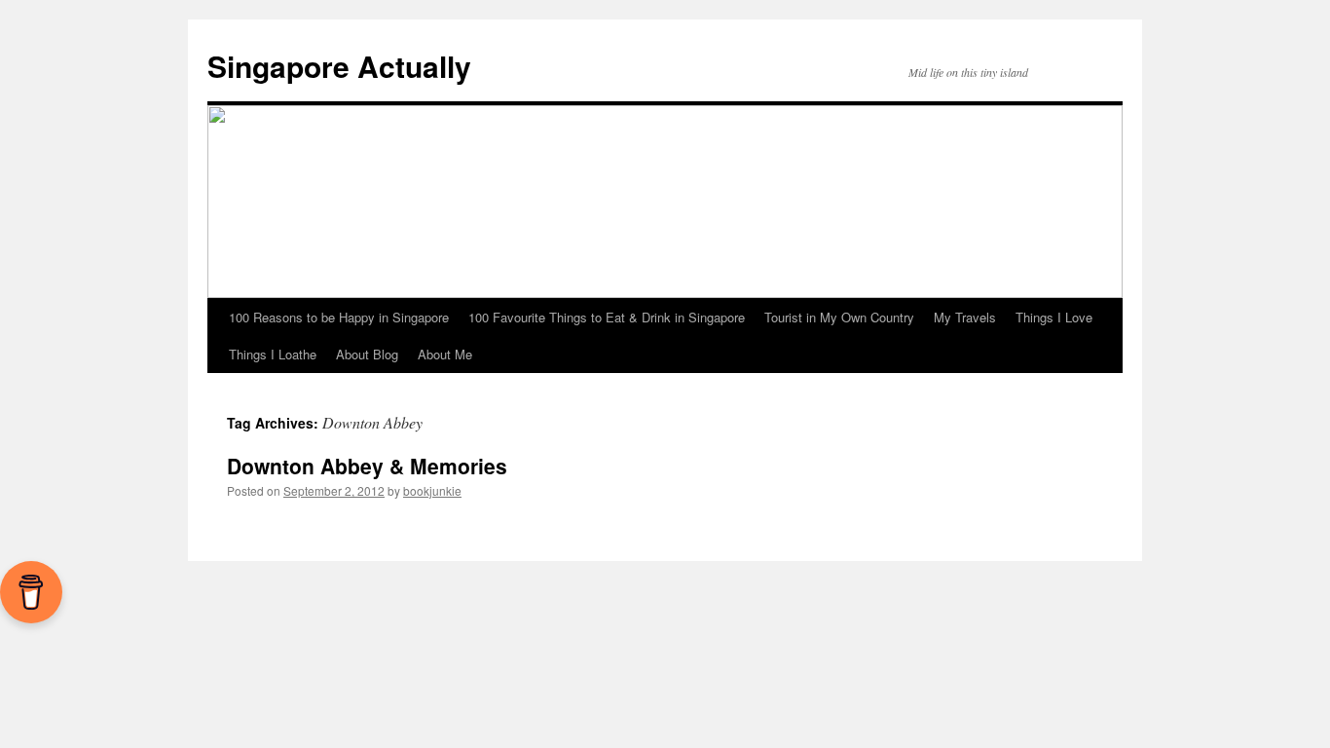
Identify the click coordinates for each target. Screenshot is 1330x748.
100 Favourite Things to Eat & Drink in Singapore (606, 317)
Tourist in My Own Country (839, 317)
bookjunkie (432, 490)
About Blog (367, 354)
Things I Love (1054, 317)
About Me (445, 354)
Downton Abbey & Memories (367, 465)
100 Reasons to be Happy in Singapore (339, 317)
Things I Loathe (272, 354)
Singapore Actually (339, 66)
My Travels (965, 317)
